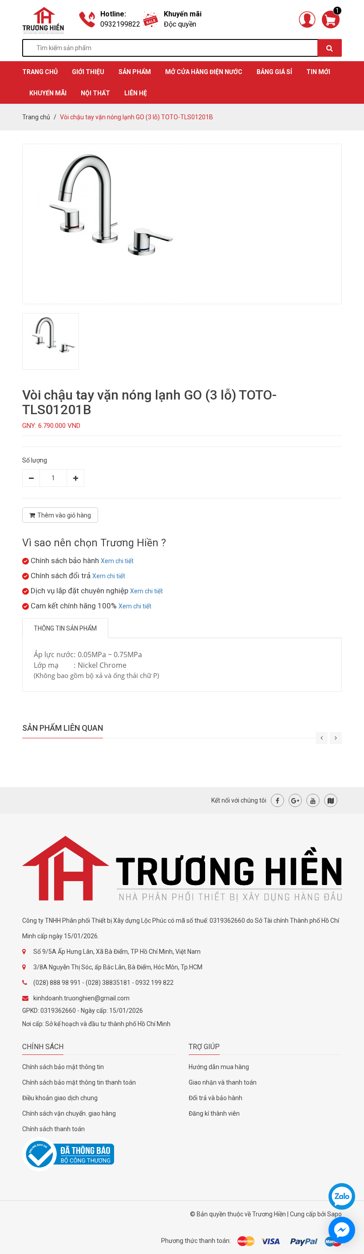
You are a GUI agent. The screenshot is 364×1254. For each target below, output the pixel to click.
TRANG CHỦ (40, 71)
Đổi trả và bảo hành (215, 1097)
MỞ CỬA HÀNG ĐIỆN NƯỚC (203, 71)
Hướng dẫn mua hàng (219, 1066)
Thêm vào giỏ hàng (64, 515)
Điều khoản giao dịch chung (60, 1097)
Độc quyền (180, 24)
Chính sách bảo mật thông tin (63, 1066)
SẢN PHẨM (135, 71)
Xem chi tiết (117, 560)
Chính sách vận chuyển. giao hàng (69, 1113)
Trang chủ (36, 117)
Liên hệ (135, 93)
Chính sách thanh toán (53, 1129)
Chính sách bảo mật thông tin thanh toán (79, 1082)
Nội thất (95, 93)
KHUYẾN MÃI (48, 93)
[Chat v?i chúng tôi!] (341, 1230)
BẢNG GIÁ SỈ (274, 71)
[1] (331, 19)
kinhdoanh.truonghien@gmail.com (81, 998)
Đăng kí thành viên (214, 1113)
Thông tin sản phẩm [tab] (65, 628)
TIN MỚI (318, 71)
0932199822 (120, 24)
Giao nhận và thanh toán (223, 1082)
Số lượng (34, 460)
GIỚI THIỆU (88, 71)
